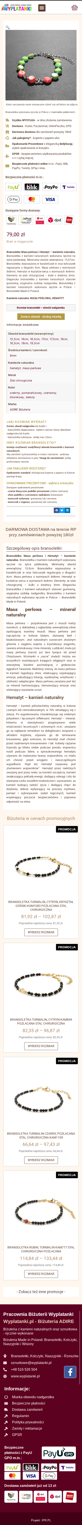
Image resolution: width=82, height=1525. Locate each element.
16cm (24, 339)
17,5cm (54, 339)
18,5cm (14, 343)
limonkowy (17, 397)
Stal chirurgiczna (21, 380)
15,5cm (14, 339)
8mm (13, 355)
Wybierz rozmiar (41, 932)
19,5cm (35, 343)
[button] (41, 7)
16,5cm (35, 339)
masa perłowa (32, 368)
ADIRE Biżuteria (20, 409)
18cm (63, 339)
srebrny (15, 392)
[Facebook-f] (70, 1372)
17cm (44, 339)
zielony (30, 397)
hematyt (15, 368)
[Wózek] (74, 7)
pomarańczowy (32, 392)
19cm (24, 343)
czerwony (50, 392)
